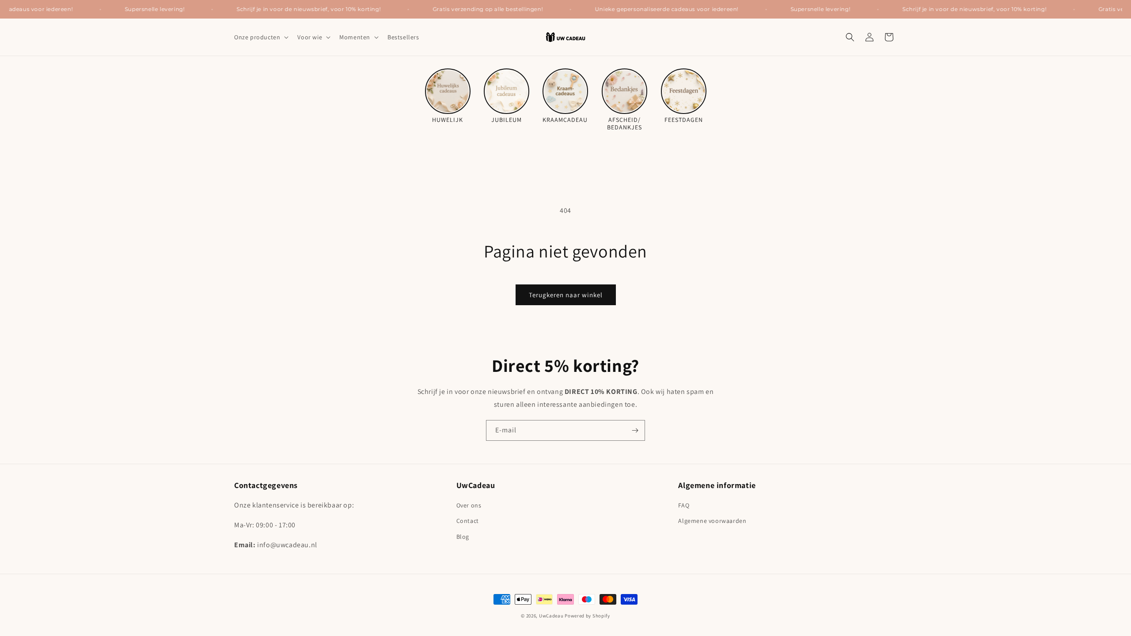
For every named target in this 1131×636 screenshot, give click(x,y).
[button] (260, 37)
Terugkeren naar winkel (566, 295)
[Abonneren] (635, 430)
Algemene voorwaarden (712, 521)
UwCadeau (551, 616)
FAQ (683, 505)
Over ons (469, 505)
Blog (462, 537)
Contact (467, 521)
